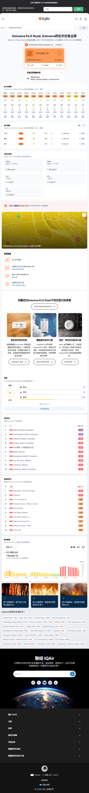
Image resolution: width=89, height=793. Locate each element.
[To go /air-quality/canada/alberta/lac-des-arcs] (44, 460)
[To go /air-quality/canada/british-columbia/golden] (44, 443)
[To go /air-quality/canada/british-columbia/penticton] (44, 469)
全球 (2, 28)
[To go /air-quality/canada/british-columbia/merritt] (44, 430)
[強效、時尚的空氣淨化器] (70, 325)
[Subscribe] (72, 673)
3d (79, 125)
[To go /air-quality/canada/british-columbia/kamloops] (44, 447)
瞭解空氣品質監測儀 (18, 269)
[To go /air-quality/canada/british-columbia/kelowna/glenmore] (44, 495)
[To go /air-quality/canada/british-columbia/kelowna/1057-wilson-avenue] (44, 512)
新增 (84, 28)
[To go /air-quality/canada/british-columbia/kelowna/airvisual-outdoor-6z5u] (44, 525)
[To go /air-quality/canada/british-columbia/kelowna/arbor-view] (44, 530)
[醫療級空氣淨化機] (44, 325)
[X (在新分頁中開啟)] (39, 683)
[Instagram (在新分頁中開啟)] (50, 683)
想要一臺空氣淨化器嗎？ (19, 285)
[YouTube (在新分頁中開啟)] (44, 683)
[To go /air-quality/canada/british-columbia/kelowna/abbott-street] (44, 508)
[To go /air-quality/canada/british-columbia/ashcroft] (44, 439)
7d (84, 125)
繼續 (78, 9)
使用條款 (44, 780)
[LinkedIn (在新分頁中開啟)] (56, 683)
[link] (76, 19)
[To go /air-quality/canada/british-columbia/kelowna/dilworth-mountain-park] (44, 521)
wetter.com (46, 404)
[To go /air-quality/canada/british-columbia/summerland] (44, 434)
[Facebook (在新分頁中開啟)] (33, 683)
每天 (78, 547)
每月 (83, 547)
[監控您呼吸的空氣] (19, 325)
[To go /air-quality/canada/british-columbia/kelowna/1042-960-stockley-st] (44, 517)
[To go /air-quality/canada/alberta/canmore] (44, 465)
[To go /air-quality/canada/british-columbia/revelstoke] (44, 456)
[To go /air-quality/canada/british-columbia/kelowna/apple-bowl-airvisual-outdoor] (44, 491)
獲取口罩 (14, 277)
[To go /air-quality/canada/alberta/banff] (44, 452)
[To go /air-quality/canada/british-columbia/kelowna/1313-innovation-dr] (44, 499)
